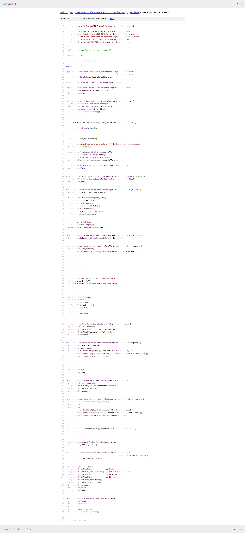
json (240, 529)
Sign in (239, 4)
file (112, 19)
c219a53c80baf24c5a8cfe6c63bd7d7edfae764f (100, 12)
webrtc (64, 12)
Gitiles (15, 529)
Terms (29, 529)
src (71, 12)
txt (234, 529)
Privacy (22, 529)
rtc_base (134, 12)
